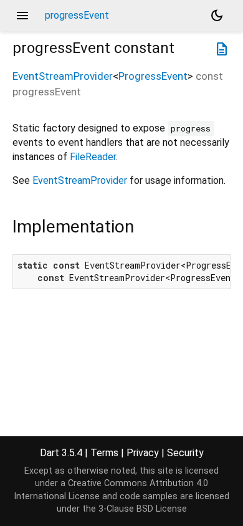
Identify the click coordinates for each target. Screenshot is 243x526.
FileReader (93, 157)
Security (185, 453)
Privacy (142, 453)
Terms (104, 453)
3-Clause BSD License (142, 509)
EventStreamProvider (62, 76)
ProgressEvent (153, 76)
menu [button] (22, 15)
